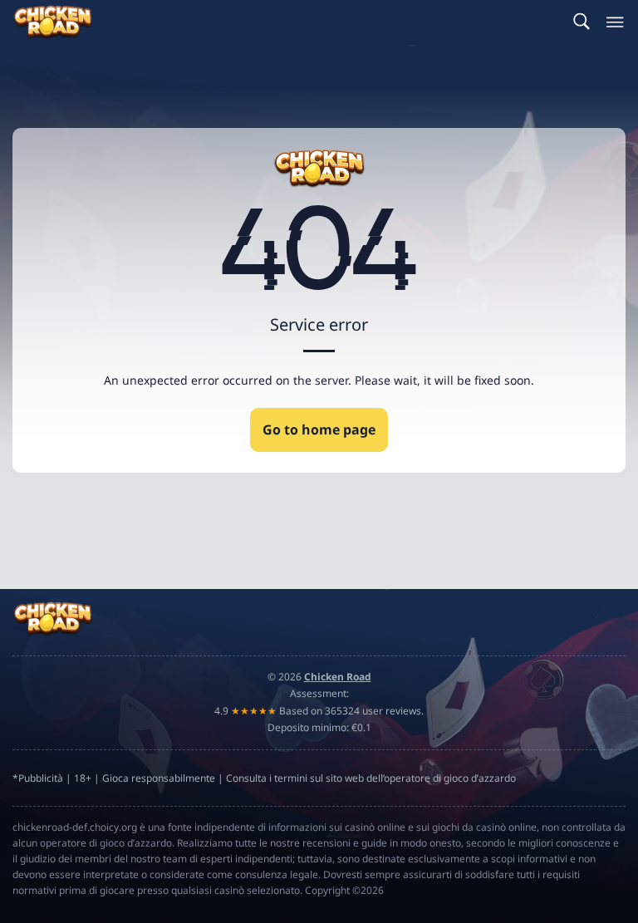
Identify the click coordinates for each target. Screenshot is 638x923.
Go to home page (319, 429)
